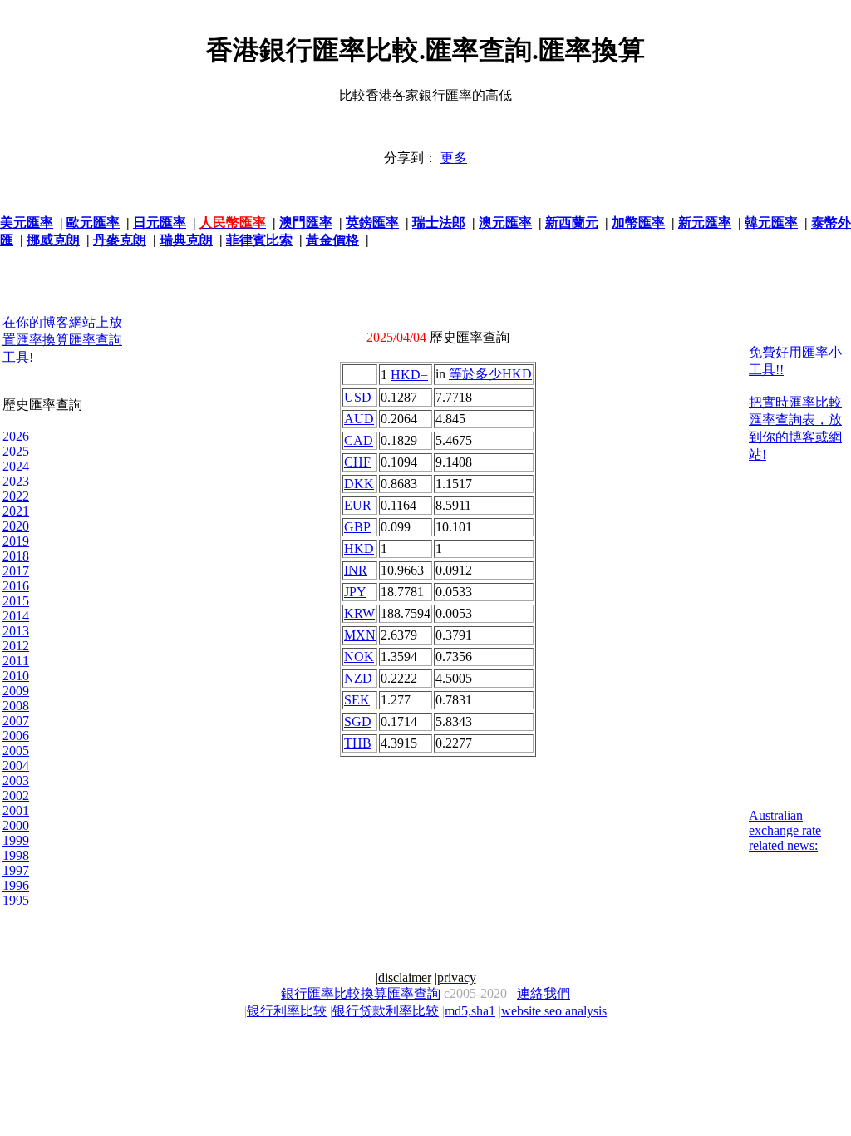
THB (357, 743)
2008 (15, 706)
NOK (359, 656)
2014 (15, 616)
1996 (15, 885)
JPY (355, 592)
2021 (15, 511)
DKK (359, 484)
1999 (15, 840)
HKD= (409, 375)
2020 (15, 526)
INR (355, 570)
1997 (15, 870)
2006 (15, 736)
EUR (357, 505)
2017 (15, 571)
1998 (15, 855)
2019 (15, 541)
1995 (15, 900)
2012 (15, 646)
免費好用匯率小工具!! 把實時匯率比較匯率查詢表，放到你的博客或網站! (795, 403)
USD (357, 397)
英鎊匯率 (372, 222)
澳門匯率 (305, 222)
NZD (358, 678)
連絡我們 (543, 993)
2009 (15, 691)
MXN (360, 635)
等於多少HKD (490, 374)
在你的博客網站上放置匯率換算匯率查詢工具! (62, 339)
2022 (15, 496)
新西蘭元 (571, 222)
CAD (358, 440)
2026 (15, 436)
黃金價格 (332, 240)
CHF (357, 462)
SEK (357, 700)
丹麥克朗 (119, 240)
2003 (15, 780)
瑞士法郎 (438, 222)
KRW (359, 613)
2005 (15, 750)
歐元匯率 (93, 222)
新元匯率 (704, 222)
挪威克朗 (53, 240)
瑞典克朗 (186, 240)
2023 (15, 481)
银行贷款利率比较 (385, 1011)
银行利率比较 (287, 1011)
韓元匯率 (771, 222)
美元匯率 (26, 222)
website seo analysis (554, 1011)
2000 (15, 825)
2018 (15, 556)
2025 (15, 451)
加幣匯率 (638, 222)
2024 (15, 466)
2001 (15, 810)
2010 (15, 676)
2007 (15, 721)
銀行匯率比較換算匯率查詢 (360, 993)
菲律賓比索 (259, 240)
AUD (359, 419)
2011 (15, 661)
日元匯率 (159, 222)
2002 (15, 795)
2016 (15, 586)
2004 (15, 765)
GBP (357, 527)
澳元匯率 (505, 222)
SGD (357, 721)
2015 (15, 601)
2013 (15, 631)
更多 (453, 158)
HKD (359, 548)
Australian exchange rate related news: (785, 830)
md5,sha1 (470, 1011)
